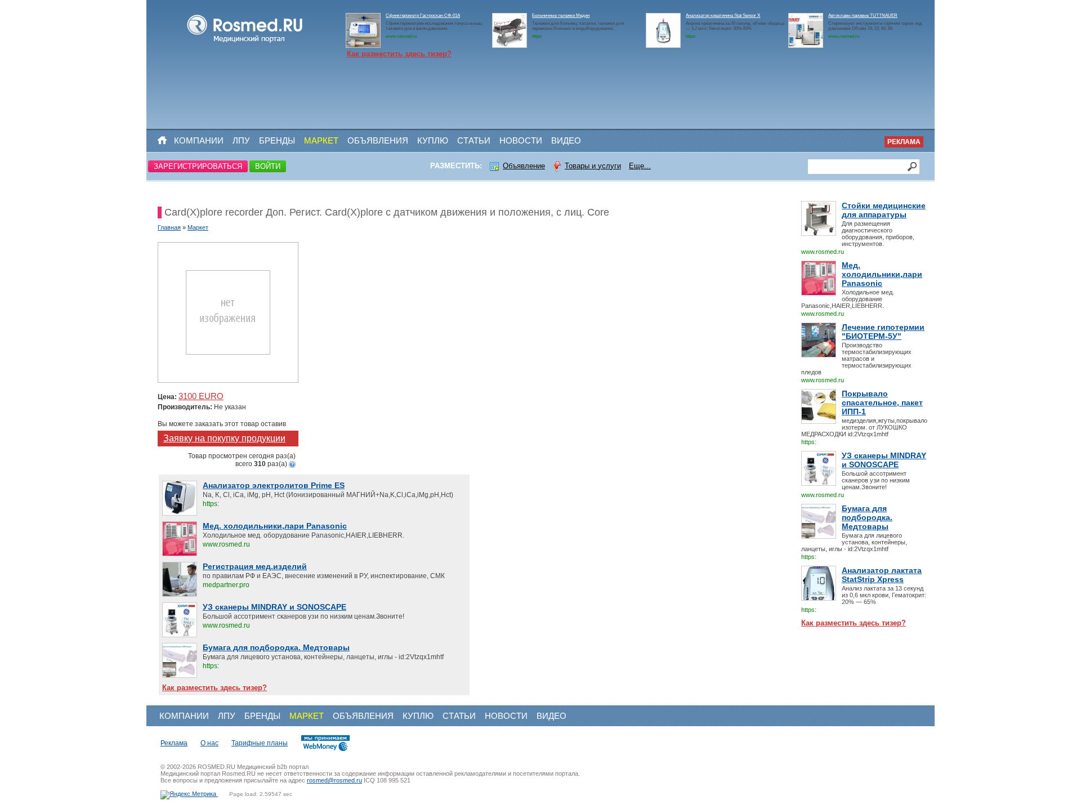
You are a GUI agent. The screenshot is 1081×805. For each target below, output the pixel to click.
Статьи (473, 140)
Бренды (277, 140)
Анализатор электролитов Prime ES (274, 485)
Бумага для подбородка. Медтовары (867, 517)
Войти (267, 166)
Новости (520, 140)
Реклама (904, 142)
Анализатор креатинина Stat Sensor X (723, 15)
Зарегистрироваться (198, 166)
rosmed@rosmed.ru (334, 780)
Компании (199, 140)
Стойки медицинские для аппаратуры (884, 210)
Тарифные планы (259, 743)
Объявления (377, 140)
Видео (566, 140)
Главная (169, 227)
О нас (209, 743)
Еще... (640, 166)
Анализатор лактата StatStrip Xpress (882, 575)
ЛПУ (241, 140)
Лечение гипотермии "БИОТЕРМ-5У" (883, 332)
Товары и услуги (593, 166)
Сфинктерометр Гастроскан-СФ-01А (423, 15)
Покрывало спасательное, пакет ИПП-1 (882, 402)
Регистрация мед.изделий (255, 566)
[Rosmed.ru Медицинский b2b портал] (245, 43)
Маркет (321, 140)
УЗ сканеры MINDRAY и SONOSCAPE (884, 460)
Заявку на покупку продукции (224, 438)
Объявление (524, 166)
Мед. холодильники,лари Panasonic (882, 274)
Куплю (432, 140)
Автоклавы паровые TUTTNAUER (862, 15)
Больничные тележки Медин (560, 15)
